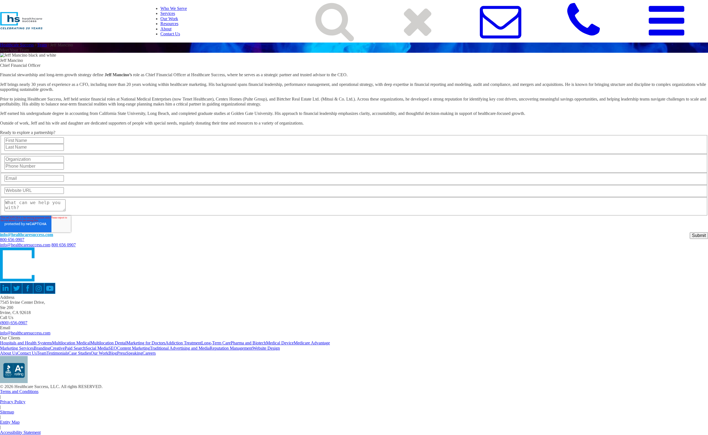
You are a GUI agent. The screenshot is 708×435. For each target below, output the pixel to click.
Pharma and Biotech (248, 343)
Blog (112, 353)
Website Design (266, 348)
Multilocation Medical (71, 343)
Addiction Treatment (183, 343)
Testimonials (57, 353)
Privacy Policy (12, 401)
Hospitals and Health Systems (26, 343)
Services (167, 13)
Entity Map (10, 422)
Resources (169, 23)
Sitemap (7, 412)
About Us (8, 353)
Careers (149, 353)
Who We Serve (173, 8)
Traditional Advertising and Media (180, 348)
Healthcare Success (17, 45)
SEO (112, 348)
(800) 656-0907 (13, 322)
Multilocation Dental (108, 343)
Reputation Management (231, 348)
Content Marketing (133, 348)
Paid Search (75, 348)
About (165, 29)
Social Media (96, 348)
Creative (57, 348)
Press (121, 353)
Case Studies (79, 353)
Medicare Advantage (312, 343)
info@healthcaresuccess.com (26, 234)
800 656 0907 (12, 239)
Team (42, 45)
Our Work (169, 18)
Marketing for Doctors (145, 343)
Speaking (134, 353)
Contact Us (170, 33)
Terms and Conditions (19, 391)
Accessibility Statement (20, 432)
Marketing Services (17, 348)
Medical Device (280, 343)
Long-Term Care (216, 343)
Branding (42, 348)
